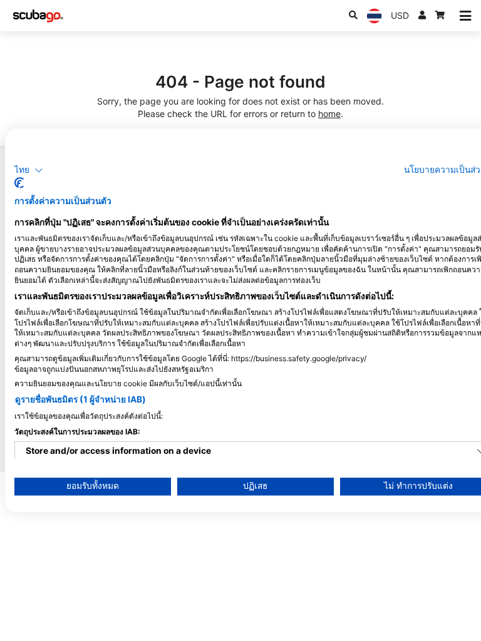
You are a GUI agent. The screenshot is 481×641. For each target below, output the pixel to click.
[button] (28, 170)
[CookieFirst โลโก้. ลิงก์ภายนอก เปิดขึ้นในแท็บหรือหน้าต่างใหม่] (19, 183)
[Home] (38, 16)
